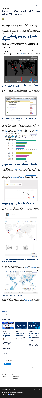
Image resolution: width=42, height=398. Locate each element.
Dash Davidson (8, 19)
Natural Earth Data (31, 263)
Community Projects (15, 376)
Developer (16, 389)
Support (32, 367)
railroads (31, 267)
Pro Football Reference (33, 129)
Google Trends (17, 169)
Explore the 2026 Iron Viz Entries (34, 334)
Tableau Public (4, 311)
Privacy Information (13, 392)
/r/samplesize (4, 92)
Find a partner (24, 369)
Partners (24, 367)
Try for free (7, 363)
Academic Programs (15, 380)
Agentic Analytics (5, 369)
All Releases (33, 374)
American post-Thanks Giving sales (17, 177)
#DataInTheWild (9, 24)
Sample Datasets (27, 300)
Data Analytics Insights (6, 372)
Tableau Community (16, 367)
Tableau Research (5, 374)
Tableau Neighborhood (16, 378)
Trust (10, 389)
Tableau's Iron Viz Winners (20, 334)
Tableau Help (33, 372)
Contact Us (4, 376)
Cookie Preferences (5, 394)
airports (34, 267)
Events (13, 382)
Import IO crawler (17, 130)
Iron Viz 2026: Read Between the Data (7, 335)
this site (11, 210)
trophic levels (4, 54)
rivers (28, 267)
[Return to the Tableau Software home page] (5, 1)
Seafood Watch (21, 53)
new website (8, 301)
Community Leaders (15, 372)
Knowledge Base (33, 369)
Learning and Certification (35, 370)
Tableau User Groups (15, 370)
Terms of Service (6, 392)
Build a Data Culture (5, 370)
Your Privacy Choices (13, 394)
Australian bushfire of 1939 (31, 175)
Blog (12, 389)
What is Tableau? (5, 367)
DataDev (13, 374)
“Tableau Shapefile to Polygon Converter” (16, 265)
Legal (2, 392)
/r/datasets (23, 94)
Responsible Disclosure (20, 392)
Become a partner (25, 370)
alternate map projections (7, 268)
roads (26, 267)
